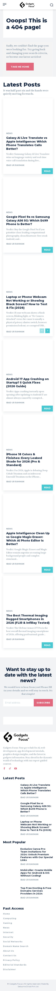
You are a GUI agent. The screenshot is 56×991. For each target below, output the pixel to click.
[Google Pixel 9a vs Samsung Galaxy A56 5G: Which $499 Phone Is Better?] (28, 192)
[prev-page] (42, 330)
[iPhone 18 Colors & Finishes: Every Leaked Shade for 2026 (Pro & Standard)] (28, 429)
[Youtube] (15, 768)
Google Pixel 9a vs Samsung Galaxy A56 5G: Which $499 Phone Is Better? (28, 220)
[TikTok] (10, 768)
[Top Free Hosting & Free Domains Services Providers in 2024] (10, 893)
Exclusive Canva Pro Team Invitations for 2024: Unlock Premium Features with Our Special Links (36, 854)
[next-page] (47, 330)
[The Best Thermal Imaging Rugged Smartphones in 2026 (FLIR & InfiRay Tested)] (28, 590)
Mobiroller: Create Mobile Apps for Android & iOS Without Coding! (36, 873)
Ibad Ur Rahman (15, 165)
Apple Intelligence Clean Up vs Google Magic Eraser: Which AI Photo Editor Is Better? (28, 539)
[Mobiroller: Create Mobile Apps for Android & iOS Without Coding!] (10, 875)
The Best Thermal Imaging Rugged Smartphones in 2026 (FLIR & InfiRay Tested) (28, 619)
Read (47, 171)
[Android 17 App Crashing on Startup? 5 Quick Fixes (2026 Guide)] (28, 354)
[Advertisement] (28, 721)
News (9, 133)
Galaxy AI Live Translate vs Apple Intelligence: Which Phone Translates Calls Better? (26, 143)
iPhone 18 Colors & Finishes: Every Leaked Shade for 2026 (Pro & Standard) (24, 460)
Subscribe (43, 702)
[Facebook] (4, 768)
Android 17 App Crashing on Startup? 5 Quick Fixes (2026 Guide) (27, 382)
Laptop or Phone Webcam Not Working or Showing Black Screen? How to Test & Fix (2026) (26, 302)
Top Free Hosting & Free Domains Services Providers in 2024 (35, 891)
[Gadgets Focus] (28, 5)
